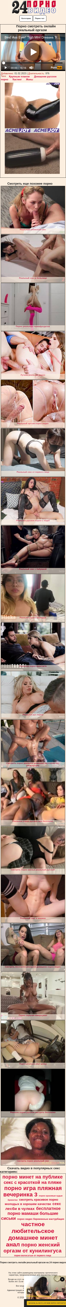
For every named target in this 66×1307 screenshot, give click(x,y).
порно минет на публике (32, 1177)
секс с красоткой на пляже (32, 1182)
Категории (26, 18)
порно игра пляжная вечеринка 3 (32, 1191)
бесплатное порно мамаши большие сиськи (31, 1213)
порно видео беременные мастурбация (40, 1219)
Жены (29, 79)
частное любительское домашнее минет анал (32, 1234)
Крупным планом (19, 76)
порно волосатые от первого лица (32, 1255)
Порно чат (39, 18)
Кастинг (17, 79)
